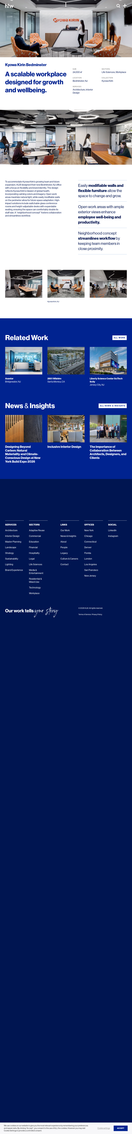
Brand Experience (14, 570)
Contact (64, 564)
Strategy (9, 553)
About (63, 541)
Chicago (88, 536)
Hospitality (34, 553)
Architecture (79, 89)
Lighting (9, 564)
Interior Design (12, 536)
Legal (32, 558)
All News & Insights (112, 406)
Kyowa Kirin (107, 81)
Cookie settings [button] (103, 1128)
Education (34, 541)
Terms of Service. (84, 614)
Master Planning (13, 541)
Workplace (121, 72)
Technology (35, 587)
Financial (33, 547)
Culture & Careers (69, 558)
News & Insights (68, 536)
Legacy (64, 553)
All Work (119, 338)
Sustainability (11, 558)
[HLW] (9, 6)
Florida (87, 553)
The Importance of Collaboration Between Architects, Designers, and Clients (108, 452)
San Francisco (91, 570)
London (88, 558)
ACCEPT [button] (120, 1128)
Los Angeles (90, 564)
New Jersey (90, 575)
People (64, 547)
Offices (89, 524)
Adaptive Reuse (37, 530)
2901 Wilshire (54, 378)
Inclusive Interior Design (64, 447)
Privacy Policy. (97, 614)
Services (10, 524)
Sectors (34, 524)
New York (89, 530)
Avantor (9, 378)
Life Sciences (108, 72)
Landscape (10, 547)
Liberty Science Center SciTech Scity (106, 380)
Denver (88, 547)
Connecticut (90, 541)
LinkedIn (112, 530)
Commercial (35, 536)
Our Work (65, 530)
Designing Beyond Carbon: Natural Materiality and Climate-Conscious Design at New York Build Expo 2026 (22, 454)
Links (63, 524)
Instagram (113, 536)
